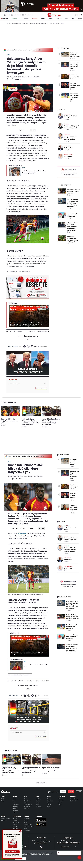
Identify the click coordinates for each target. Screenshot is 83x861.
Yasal (25, 828)
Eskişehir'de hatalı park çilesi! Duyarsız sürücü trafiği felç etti (73, 191)
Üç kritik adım (68, 156)
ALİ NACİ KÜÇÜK (13, 271)
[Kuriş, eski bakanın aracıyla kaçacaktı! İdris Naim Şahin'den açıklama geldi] (65, 85)
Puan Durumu (27, 800)
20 (39, 372)
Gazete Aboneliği (17, 15)
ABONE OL (71, 791)
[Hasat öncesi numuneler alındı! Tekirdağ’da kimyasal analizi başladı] (62, 240)
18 (36, 372)
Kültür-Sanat (62, 796)
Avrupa (37, 800)
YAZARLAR (26, 18)
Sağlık (48, 798)
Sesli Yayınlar (73, 800)
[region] (41, 855)
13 (30, 372)
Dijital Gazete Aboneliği (29, 15)
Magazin (15, 818)
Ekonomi (15, 796)
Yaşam (49, 796)
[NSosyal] (35, 346)
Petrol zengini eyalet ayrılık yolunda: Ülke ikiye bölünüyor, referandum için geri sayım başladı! (72, 203)
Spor (8, 54)
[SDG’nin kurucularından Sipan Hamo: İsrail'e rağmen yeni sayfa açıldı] (65, 76)
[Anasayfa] (5, 791)
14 (31, 372)
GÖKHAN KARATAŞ (15, 675)
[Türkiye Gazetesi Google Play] (41, 824)
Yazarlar (3, 816)
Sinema (60, 798)
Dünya (37, 796)
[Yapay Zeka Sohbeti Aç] (79, 857)
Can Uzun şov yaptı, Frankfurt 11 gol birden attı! (71, 626)
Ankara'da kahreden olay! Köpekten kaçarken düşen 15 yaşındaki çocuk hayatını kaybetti (72, 226)
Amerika (38, 802)
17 (35, 372)
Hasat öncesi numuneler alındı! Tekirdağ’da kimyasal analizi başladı (73, 239)
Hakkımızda (27, 818)
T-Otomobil (15, 810)
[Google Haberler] (42, 346)
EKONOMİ (59, 18)
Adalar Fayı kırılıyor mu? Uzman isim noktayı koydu (72, 214)
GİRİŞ (77, 15)
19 (38, 372)
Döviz (14, 802)
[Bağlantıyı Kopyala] (12, 79)
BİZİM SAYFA (35, 18)
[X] (24, 346)
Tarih (60, 804)
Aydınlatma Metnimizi (35, 854)
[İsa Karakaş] (61, 136)
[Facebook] (11, 331)
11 (27, 372)
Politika (3, 798)
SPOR (73, 18)
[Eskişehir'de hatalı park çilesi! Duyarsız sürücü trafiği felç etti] (62, 193)
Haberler (15, 824)
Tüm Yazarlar (4, 820)
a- (31, 130)
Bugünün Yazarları (5, 818)
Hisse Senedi (16, 804)
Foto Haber (15, 826)
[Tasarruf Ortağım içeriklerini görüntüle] (16, 18)
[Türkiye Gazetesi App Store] (41, 820)
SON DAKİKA (5, 18)
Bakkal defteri (68, 148)
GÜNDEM (43, 18)
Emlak (14, 808)
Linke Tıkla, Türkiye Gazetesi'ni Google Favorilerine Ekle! (24, 50)
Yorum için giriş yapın (41, 388)
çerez (27, 853)
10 (26, 372)
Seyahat (49, 804)
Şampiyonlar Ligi (28, 804)
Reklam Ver (27, 830)
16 (34, 372)
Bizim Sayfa (73, 796)
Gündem (3, 796)
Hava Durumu (50, 800)
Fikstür (25, 802)
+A (34, 130)
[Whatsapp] (8, 79)
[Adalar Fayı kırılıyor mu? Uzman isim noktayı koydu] (62, 217)
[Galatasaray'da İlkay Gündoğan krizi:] (65, 64)
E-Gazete (8, 15)
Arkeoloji (61, 800)
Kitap (60, 802)
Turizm (14, 812)
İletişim (26, 820)
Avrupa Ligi (27, 806)
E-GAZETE (63, 791)
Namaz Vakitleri (74, 798)
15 (33, 721)
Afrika (37, 804)
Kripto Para (15, 806)
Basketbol (26, 808)
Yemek (49, 802)
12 (29, 372)
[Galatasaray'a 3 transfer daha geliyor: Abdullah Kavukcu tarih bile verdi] (65, 507)
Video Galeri (15, 828)
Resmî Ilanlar (16, 822)
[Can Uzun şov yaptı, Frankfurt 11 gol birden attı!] (65, 95)
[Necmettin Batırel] (61, 156)
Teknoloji (15, 820)
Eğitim (2, 800)
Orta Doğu (38, 798)
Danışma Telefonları (29, 826)
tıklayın (72, 174)
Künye (25, 822)
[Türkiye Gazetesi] (54, 16)
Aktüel (48, 806)
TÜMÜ (40, 373)
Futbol (25, 798)
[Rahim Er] (61, 126)
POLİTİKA (51, 18)
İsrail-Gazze (38, 806)
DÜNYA (66, 18)
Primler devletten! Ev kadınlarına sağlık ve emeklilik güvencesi (70, 137)
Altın (14, 800)
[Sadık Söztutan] (61, 148)
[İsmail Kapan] (61, 116)
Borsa (14, 798)
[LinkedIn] (32, 346)
